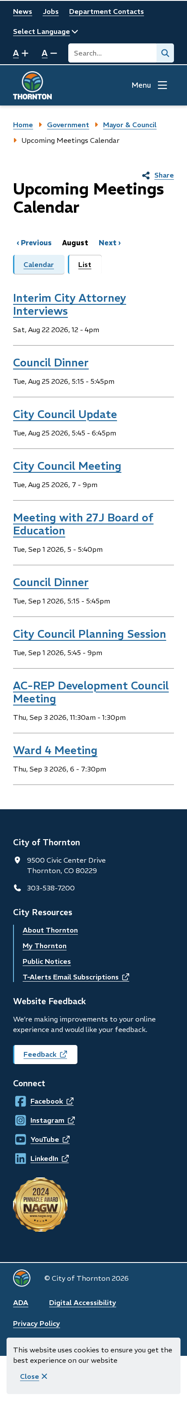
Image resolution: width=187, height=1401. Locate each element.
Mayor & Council (130, 124)
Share (164, 175)
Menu (141, 85)
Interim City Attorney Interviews (69, 304)
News (22, 11)
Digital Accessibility (82, 1302)
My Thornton (45, 945)
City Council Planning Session (89, 634)
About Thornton (50, 930)
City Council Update (65, 414)
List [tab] (84, 264)
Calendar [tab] (38, 264)
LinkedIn (38, 1158)
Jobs (51, 11)
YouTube (38, 1139)
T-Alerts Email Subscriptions (76, 976)
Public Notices (47, 961)
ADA (20, 1302)
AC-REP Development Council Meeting (91, 692)
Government (68, 124)
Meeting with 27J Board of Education (83, 524)
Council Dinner (51, 362)
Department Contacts (106, 11)
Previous (36, 242)
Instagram (38, 1120)
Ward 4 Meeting (55, 750)
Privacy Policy (36, 1323)
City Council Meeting (67, 466)
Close (29, 1376)
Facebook (38, 1101)
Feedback (50, 1057)
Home (23, 124)
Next (108, 242)
